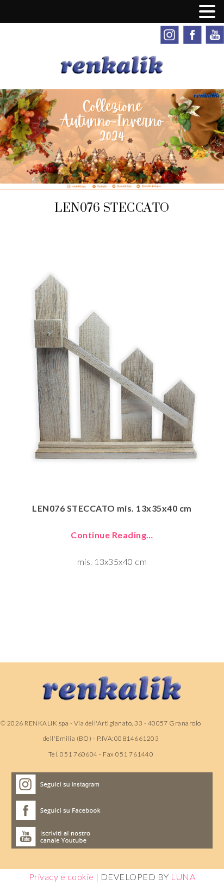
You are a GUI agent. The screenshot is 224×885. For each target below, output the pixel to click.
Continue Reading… (112, 535)
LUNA (183, 876)
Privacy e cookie (61, 876)
